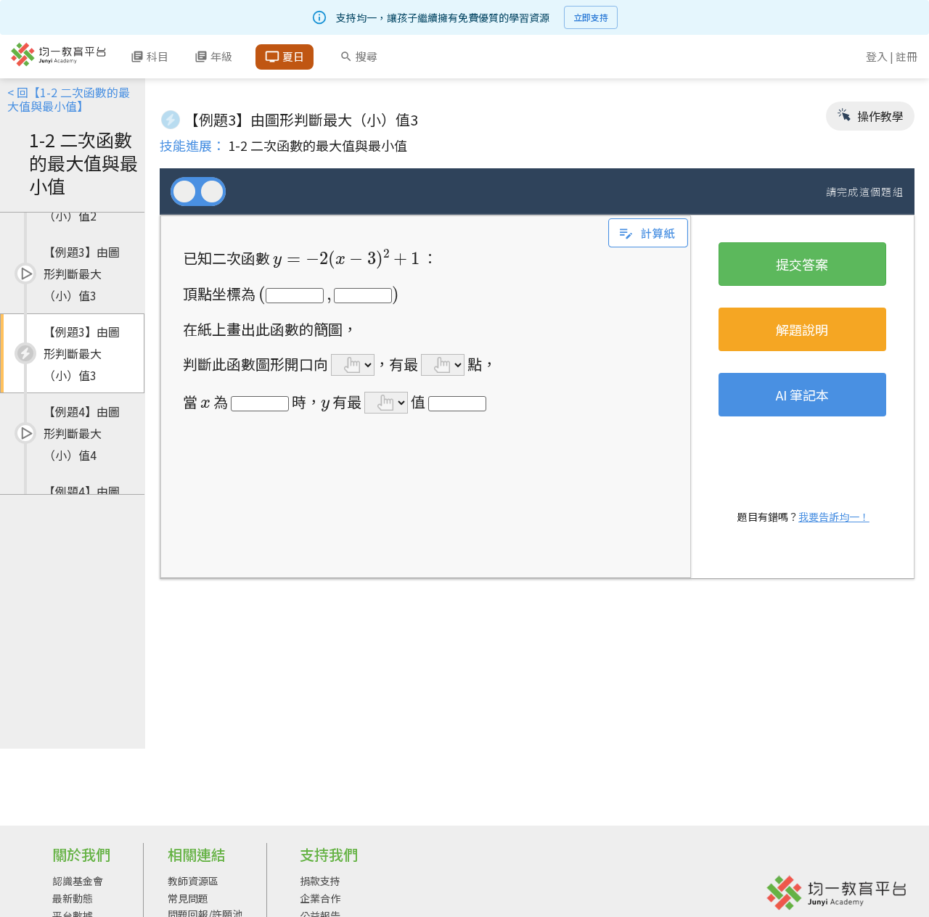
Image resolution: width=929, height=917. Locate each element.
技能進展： (192, 145)
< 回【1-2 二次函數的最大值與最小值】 (68, 99)
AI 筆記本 (802, 394)
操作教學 (879, 116)
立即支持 (590, 17)
